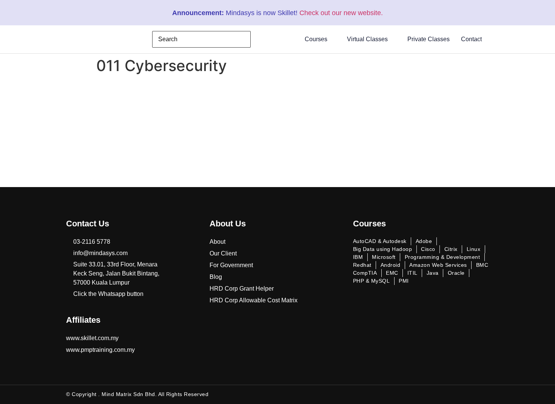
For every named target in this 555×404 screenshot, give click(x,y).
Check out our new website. (341, 13)
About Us (228, 223)
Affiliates (83, 320)
